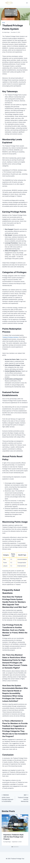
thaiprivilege (6, 32)
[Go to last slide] (4, 830)
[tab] (13, 846)
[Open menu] (27, 3)
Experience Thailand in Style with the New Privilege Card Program (13, 837)
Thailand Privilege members (10, 337)
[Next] (26, 830)
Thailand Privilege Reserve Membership (23, 798)
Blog (3, 22)
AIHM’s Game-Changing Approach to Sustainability (7, 798)
